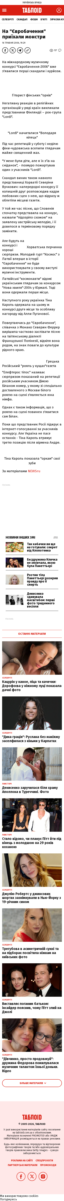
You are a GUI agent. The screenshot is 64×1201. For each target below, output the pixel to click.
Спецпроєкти (44, 1160)
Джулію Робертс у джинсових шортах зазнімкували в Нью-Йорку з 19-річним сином (31, 898)
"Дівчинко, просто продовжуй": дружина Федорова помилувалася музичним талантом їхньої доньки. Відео (30, 1065)
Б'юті (44, 19)
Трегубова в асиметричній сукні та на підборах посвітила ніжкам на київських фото (30, 953)
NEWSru (34, 471)
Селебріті (8, 19)
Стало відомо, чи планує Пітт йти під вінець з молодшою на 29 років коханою (31, 843)
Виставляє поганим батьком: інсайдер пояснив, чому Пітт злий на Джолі (31, 1008)
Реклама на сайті (22, 1160)
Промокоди (48, 1165)
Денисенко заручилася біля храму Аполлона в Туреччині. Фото (30, 790)
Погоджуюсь (8, 1199)
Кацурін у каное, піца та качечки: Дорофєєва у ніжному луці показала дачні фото (32, 686)
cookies (33, 1196)
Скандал (22, 19)
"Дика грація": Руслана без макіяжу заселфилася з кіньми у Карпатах (31, 739)
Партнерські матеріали (22, 1165)
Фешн (34, 19)
